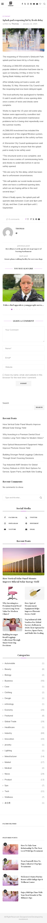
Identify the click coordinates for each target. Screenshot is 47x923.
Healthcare (24, 727)
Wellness (24, 797)
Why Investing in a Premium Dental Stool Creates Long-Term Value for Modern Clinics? (12, 608)
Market (24, 762)
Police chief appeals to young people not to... (23, 305)
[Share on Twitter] (33, 219)
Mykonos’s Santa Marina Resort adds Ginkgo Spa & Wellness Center (32, 879)
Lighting (24, 750)
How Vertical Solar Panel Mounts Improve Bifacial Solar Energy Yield (21, 580)
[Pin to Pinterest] (36, 219)
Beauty (24, 669)
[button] (5, 292)
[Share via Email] (39, 219)
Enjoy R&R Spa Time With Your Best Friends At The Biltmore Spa (31, 895)
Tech (24, 791)
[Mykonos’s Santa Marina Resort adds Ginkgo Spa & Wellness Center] (10, 880)
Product (24, 779)
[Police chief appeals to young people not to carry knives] (23, 288)
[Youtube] (34, 4)
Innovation (24, 739)
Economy (24, 710)
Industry (24, 733)
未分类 (24, 803)
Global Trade (24, 721)
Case (24, 686)
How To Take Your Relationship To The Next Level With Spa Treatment (32, 848)
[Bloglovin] (40, 4)
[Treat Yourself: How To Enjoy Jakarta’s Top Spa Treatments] (10, 865)
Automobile (24, 663)
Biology (24, 675)
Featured (24, 715)
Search (6, 403)
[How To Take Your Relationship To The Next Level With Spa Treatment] (10, 849)
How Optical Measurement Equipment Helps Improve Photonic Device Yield (32, 608)
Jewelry (24, 744)
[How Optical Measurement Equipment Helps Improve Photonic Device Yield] (34, 593)
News (24, 774)
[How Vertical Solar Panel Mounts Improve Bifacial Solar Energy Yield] (23, 561)
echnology (24, 704)
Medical (24, 768)
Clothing (24, 692)
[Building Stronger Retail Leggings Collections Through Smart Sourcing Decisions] (12, 624)
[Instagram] (28, 4)
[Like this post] (28, 219)
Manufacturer (24, 756)
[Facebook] (22, 4)
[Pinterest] (31, 4)
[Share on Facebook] (30, 219)
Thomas (15, 24)
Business (24, 681)
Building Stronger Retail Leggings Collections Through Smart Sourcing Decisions (11, 640)
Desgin (24, 698)
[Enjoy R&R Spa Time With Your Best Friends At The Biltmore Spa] (10, 896)
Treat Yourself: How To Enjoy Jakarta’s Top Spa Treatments (31, 864)
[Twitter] (25, 4)
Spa (24, 785)
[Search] (44, 4)
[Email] (37, 4)
